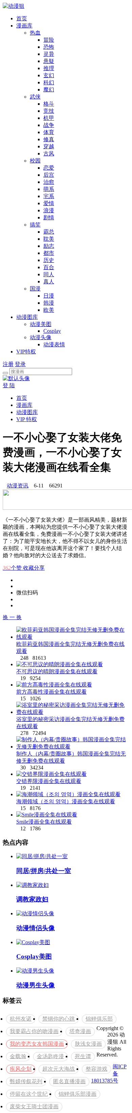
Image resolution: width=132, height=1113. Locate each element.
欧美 (48, 310)
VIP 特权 (26, 419)
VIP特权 (26, 351)
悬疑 (48, 61)
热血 (35, 33)
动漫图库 (27, 317)
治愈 (48, 182)
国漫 (35, 288)
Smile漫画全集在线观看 (44, 822)
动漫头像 (40, 337)
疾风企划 (20, 1069)
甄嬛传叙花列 (26, 1081)
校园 (35, 160)
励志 (48, 246)
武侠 (35, 97)
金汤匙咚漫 (50, 1056)
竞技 (48, 111)
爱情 (48, 203)
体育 (48, 132)
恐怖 (48, 47)
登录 (20, 364)
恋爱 (48, 168)
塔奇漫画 (80, 1031)
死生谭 (83, 1056)
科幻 (48, 82)
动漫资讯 (17, 485)
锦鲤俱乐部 (99, 1019)
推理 (48, 68)
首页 (21, 18)
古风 (48, 153)
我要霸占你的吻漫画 (34, 1031)
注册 (8, 364)
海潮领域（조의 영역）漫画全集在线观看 (65, 801)
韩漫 (48, 303)
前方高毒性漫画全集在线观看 (51, 692)
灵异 (48, 54)
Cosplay (52, 331)
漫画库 (24, 25)
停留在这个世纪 (29, 1094)
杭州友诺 (20, 1019)
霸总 (48, 232)
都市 (48, 253)
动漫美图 (40, 324)
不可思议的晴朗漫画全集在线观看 (56, 671)
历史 (48, 260)
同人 (48, 274)
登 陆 (9, 385)
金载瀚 (18, 1056)
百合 (48, 267)
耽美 (48, 239)
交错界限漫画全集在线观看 (48, 781)
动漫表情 (54, 344)
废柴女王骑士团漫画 (34, 1106)
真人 (48, 281)
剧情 (48, 217)
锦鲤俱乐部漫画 (77, 1094)
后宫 (48, 175)
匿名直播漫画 (69, 1081)
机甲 (48, 118)
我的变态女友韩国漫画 (37, 1044)
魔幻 (48, 89)
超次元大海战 (58, 1069)
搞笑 (35, 224)
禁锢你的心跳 (58, 1019)
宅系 (48, 196)
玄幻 (48, 75)
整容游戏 (96, 1069)
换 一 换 (12, 617)
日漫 (48, 296)
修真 (48, 139)
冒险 (48, 40)
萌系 (48, 189)
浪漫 (48, 210)
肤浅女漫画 (88, 1044)
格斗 (48, 104)
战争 (48, 125)
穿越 (48, 146)
